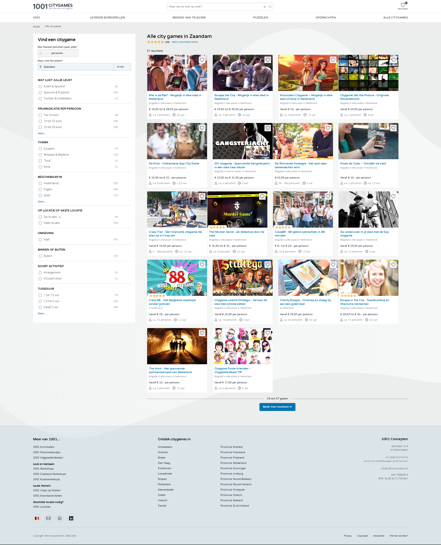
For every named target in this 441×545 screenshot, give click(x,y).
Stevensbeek (165, 489)
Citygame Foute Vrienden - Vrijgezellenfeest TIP (232, 370)
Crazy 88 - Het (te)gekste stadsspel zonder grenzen (172, 302)
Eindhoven (164, 468)
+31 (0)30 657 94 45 (396, 457)
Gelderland (239, 463)
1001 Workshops (43, 468)
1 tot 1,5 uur (80, 295)
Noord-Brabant (242, 479)
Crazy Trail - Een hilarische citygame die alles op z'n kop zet (175, 233)
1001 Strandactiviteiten (47, 495)
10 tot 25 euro (80, 121)
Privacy (348, 535)
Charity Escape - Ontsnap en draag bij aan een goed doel (305, 302)
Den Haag (164, 463)
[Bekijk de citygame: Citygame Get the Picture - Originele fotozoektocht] (368, 73)
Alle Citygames (395, 17)
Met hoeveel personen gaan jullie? (57, 47)
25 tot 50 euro (80, 127)
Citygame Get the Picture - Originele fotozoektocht (364, 97)
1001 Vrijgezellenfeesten (48, 457)
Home (36, 26)
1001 (36, 17)
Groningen (239, 468)
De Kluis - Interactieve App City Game (174, 163)
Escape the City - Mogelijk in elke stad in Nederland (241, 97)
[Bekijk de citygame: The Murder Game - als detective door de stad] (237, 209)
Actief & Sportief (80, 86)
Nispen (162, 479)
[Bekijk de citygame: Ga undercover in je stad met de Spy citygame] (368, 209)
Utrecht (162, 500)
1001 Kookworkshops (46, 479)
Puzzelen (260, 17)
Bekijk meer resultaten (276, 406)
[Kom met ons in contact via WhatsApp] (60, 518)
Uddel (161, 495)
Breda (161, 457)
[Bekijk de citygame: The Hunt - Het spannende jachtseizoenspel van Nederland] (177, 346)
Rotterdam (164, 484)
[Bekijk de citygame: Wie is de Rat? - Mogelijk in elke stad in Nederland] (177, 73)
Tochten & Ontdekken (80, 98)
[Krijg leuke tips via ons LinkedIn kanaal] (71, 518)
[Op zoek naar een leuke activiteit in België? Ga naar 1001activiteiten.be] (37, 518)
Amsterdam (165, 447)
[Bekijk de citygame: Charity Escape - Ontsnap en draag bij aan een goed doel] (308, 278)
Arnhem (163, 452)
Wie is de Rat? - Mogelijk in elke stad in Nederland (175, 97)
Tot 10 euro (80, 115)
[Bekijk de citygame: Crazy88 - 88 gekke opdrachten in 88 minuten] (303, 209)
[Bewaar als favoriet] (202, 60)
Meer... (42, 133)
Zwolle (162, 505)
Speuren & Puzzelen (80, 92)
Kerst (80, 167)
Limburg (238, 473)
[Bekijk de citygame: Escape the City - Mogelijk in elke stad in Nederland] (243, 73)
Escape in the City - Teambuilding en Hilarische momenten (364, 302)
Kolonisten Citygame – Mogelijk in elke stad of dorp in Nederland (306, 97)
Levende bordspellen (107, 17)
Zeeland (238, 500)
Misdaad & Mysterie (80, 154)
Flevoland (239, 452)
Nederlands (80, 183)
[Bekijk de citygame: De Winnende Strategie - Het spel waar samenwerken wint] (303, 141)
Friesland (238, 457)
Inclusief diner (80, 278)
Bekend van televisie (189, 17)
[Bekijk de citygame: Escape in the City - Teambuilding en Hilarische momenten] (368, 278)
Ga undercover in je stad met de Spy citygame (364, 233)
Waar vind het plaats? (50, 60)
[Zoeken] (270, 6)
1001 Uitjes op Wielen (46, 490)
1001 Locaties (41, 506)
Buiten (80, 256)
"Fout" (80, 160)
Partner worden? (399, 535)
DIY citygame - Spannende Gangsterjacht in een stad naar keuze (242, 165)
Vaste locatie (80, 223)
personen (57, 53)
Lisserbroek (165, 473)
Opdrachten (326, 17)
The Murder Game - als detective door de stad (236, 233)
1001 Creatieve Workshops (49, 474)
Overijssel (239, 489)
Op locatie (80, 217)
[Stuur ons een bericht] (48, 518)
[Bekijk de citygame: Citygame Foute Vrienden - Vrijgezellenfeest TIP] (243, 346)
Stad (80, 239)
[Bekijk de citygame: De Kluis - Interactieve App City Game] (177, 141)
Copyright (362, 535)
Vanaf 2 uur (80, 307)
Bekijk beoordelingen (185, 42)
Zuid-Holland (241, 505)
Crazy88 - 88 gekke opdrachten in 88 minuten (300, 233)
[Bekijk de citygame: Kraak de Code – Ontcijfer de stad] (368, 141)
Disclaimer (379, 535)
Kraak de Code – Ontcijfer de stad (363, 163)
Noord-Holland (242, 484)
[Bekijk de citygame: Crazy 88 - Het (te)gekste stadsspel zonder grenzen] (177, 278)
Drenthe (238, 447)
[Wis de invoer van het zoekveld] (264, 6)
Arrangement (80, 272)
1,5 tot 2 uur (80, 301)
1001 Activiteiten (43, 447)
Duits (80, 195)
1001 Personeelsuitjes (46, 452)
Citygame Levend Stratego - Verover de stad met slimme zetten (240, 302)
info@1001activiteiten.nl (394, 468)
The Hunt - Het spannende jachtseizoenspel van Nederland (170, 370)
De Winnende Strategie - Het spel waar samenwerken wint (301, 165)
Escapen (80, 148)
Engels (80, 189)
